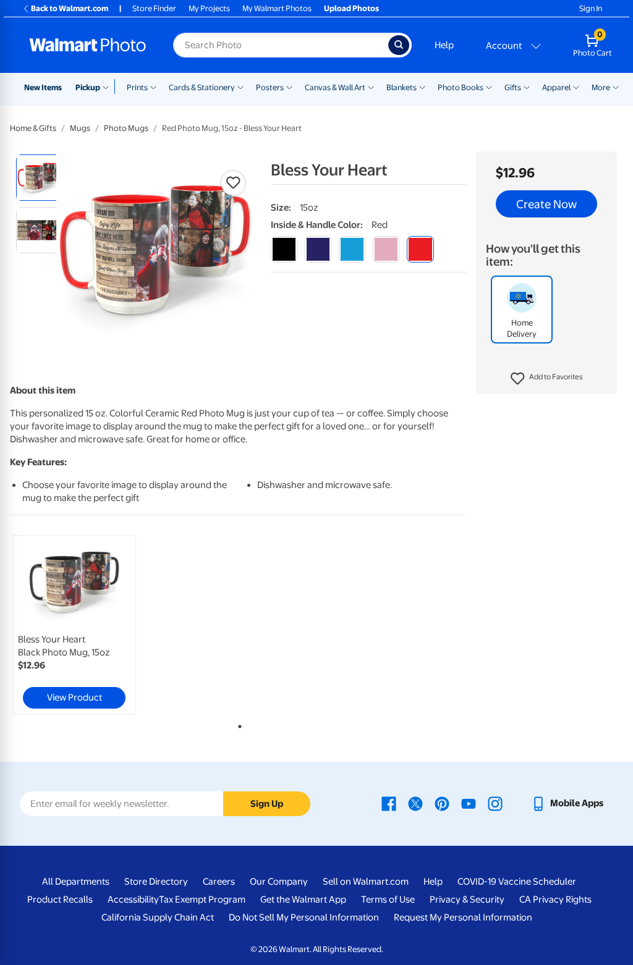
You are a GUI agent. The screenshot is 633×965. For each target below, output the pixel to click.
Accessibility (133, 899)
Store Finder (154, 8)
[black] (284, 249)
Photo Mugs (126, 128)
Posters (270, 87)
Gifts (512, 87)
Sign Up (266, 803)
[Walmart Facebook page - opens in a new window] (388, 803)
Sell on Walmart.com (366, 881)
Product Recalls (60, 899)
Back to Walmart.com (69, 8)
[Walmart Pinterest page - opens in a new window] (442, 803)
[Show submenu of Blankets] (422, 86)
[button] (546, 378)
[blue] (318, 249)
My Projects (209, 8)
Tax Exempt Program (202, 899)
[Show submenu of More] (615, 86)
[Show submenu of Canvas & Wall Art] (371, 86)
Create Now (546, 204)
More (601, 87)
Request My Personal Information (463, 917)
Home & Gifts (33, 128)
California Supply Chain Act (157, 917)
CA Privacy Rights (555, 899)
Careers (219, 881)
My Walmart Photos (277, 8)
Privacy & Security (467, 899)
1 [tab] (237, 724)
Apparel (556, 87)
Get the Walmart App (303, 899)
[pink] (386, 249)
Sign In (590, 8)
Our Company (279, 881)
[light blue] (352, 249)
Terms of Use (388, 899)
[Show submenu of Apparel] (576, 86)
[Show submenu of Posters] (289, 86)
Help (444, 45)
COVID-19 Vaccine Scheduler (516, 881)
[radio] (39, 177)
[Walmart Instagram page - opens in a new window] (495, 803)
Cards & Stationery (202, 87)
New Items (43, 87)
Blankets (401, 87)
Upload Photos (351, 8)
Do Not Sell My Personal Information (304, 917)
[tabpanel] (86, 624)
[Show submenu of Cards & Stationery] (240, 86)
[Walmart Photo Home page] (88, 45)
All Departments (75, 881)
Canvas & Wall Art (335, 87)
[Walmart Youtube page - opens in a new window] (468, 803)
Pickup (87, 87)
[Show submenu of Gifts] (526, 86)
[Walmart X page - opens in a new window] (415, 803)
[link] (74, 625)
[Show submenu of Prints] (153, 86)
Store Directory (156, 881)
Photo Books (460, 87)
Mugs (80, 128)
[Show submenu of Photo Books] (489, 86)
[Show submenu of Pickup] (108, 86)
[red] (420, 249)
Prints (137, 87)
